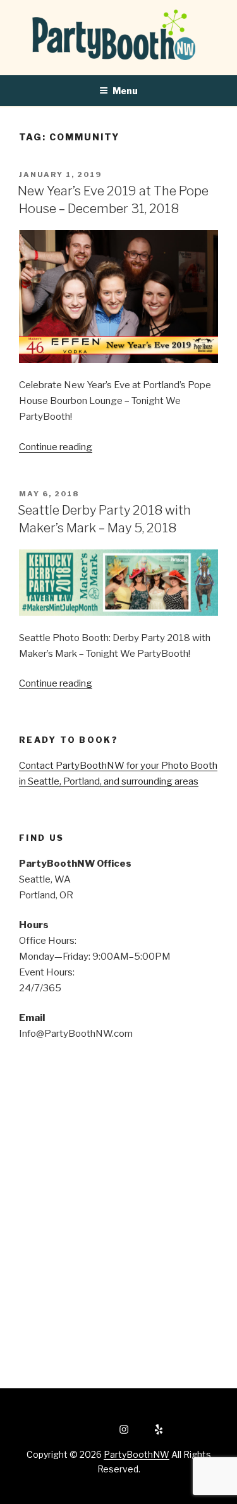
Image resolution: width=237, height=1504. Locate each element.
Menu (125, 90)
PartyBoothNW (136, 1454)
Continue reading (55, 447)
